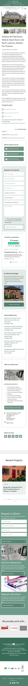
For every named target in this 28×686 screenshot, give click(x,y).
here (12, 101)
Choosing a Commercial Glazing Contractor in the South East (13, 327)
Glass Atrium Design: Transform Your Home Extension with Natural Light (13, 334)
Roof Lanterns (8, 116)
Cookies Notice (11, 678)
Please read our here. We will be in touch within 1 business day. (13, 220)
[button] (3, 499)
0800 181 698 (9, 423)
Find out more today (14, 304)
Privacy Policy (18, 219)
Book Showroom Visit (7, 574)
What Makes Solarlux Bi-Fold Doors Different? (13, 123)
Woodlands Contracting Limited (16, 138)
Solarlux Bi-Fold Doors (10, 109)
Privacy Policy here (14, 516)
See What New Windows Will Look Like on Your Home (14, 350)
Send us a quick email (13, 159)
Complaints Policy (19, 678)
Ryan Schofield (14, 134)
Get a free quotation (13, 154)
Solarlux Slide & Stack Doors (11, 113)
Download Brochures (7, 605)
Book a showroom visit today (12, 407)
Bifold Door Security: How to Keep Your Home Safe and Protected (12, 320)
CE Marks (4, 678)
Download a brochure (13, 148)
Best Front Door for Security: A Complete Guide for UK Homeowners (13, 343)
